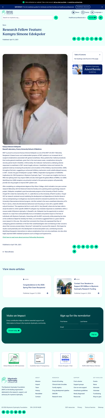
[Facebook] (3, 412)
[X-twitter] (12, 412)
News (4, 25)
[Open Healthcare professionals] (85, 17)
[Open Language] (102, 12)
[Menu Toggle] (100, 17)
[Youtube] (24, 412)
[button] (3, 7)
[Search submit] (56, 18)
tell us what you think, (60, 2)
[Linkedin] (20, 412)
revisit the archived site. (75, 2)
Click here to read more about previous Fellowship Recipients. (23, 237)
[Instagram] (7, 412)
